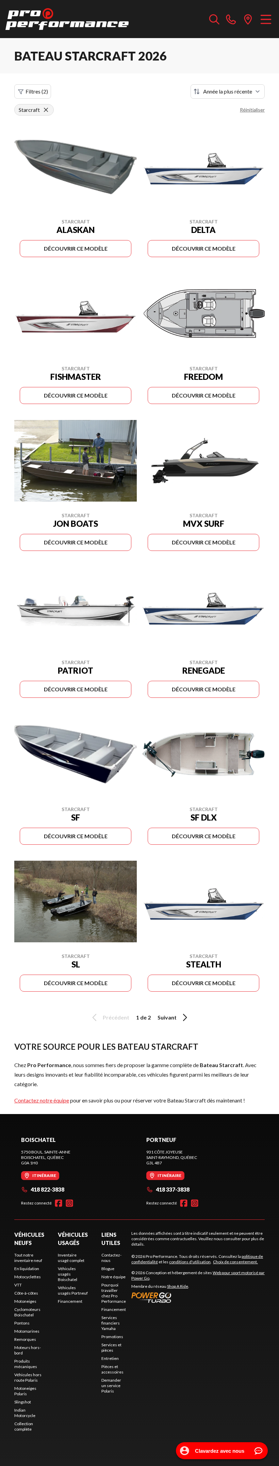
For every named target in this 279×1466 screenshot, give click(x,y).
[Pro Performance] (67, 19)
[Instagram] (69, 1203)
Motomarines (26, 1331)
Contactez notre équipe (41, 1100)
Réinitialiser (252, 110)
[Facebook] (58, 1203)
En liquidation (26, 1268)
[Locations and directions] (248, 19)
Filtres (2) (37, 91)
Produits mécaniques (25, 1364)
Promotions (112, 1336)
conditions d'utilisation (190, 1261)
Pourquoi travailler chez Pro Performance (113, 1293)
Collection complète (23, 1426)
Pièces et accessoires (112, 1369)
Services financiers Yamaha (110, 1323)
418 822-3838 (47, 1189)
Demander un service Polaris (111, 1386)
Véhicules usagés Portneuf (73, 1290)
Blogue (107, 1268)
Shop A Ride (177, 1286)
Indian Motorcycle (24, 1413)
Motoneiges (25, 1301)
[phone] (231, 19)
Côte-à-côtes (26, 1293)
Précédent (116, 1017)
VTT (18, 1284)
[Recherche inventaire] (214, 19)
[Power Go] (198, 1297)
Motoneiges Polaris (25, 1391)
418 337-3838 (173, 1189)
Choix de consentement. (235, 1261)
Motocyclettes (27, 1276)
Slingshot (22, 1401)
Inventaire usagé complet (71, 1257)
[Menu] (266, 19)
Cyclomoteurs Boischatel (27, 1312)
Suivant (167, 1017)
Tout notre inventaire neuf (28, 1257)
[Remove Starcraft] (46, 110)
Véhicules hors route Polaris (28, 1377)
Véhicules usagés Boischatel (67, 1274)
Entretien (110, 1358)
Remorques (25, 1339)
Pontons (22, 1323)
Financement (70, 1301)
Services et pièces (111, 1347)
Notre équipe (113, 1276)
